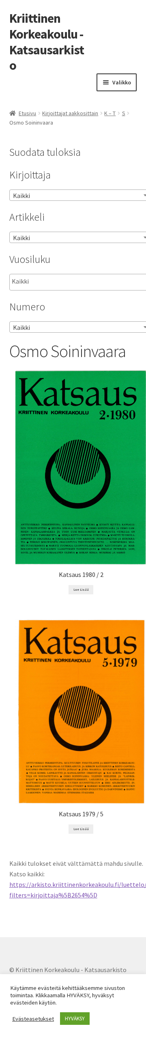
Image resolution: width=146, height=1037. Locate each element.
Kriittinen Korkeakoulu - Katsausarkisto (46, 42)
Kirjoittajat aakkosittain (70, 113)
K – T (110, 113)
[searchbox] (52, 281)
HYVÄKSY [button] (75, 1018)
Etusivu (27, 113)
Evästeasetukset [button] (33, 1018)
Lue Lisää (81, 589)
